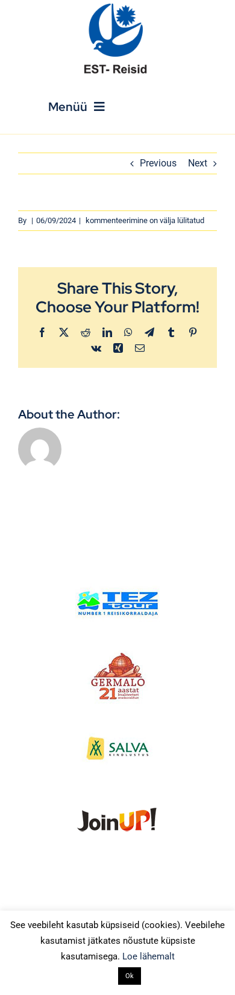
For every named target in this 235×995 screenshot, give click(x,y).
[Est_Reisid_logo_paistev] (117, 7)
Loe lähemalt (148, 956)
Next (197, 163)
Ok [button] (129, 976)
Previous (158, 163)
